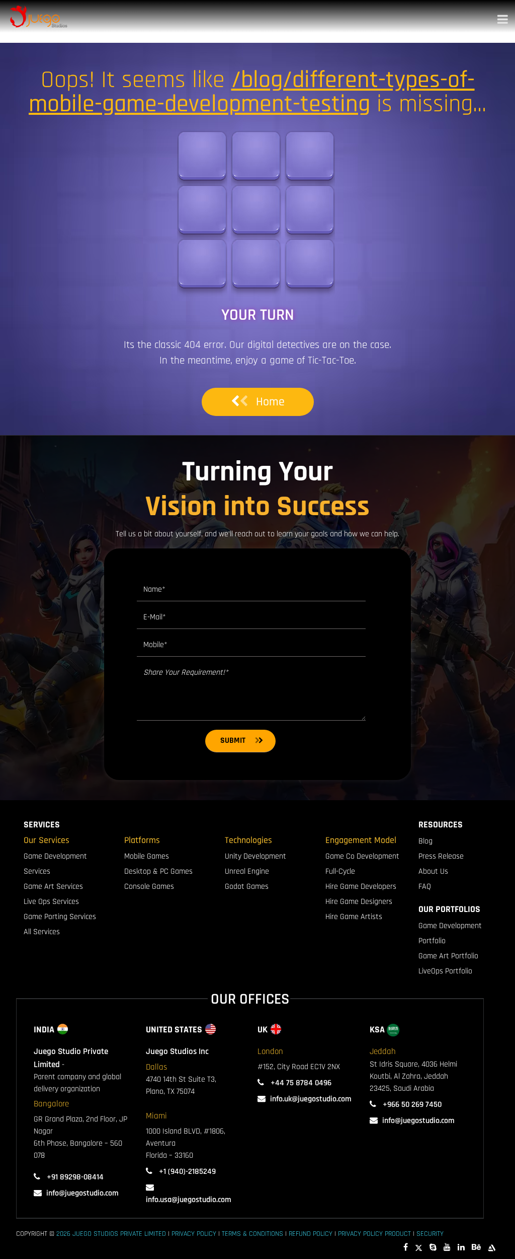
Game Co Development (362, 856)
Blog (425, 841)
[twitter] (418, 1247)
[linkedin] (461, 1247)
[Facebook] (405, 1247)
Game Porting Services (60, 917)
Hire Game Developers (360, 886)
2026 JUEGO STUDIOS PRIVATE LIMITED (111, 1233)
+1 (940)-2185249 (186, 1171)
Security (430, 1233)
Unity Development (255, 856)
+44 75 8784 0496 (300, 1083)
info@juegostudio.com (82, 1193)
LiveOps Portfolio (445, 971)
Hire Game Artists (353, 917)
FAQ (424, 886)
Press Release (441, 856)
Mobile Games (146, 856)
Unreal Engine (247, 871)
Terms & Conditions (252, 1233)
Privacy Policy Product (374, 1233)
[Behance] (476, 1247)
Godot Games (247, 886)
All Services (42, 932)
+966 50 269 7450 (411, 1104)
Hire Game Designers (358, 901)
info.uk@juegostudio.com (311, 1099)
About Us (433, 871)
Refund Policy (310, 1233)
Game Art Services (53, 886)
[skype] (433, 1247)
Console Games (149, 886)
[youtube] (447, 1247)
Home (270, 401)
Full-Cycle (340, 871)
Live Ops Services (51, 901)
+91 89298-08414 (74, 1177)
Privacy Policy (193, 1233)
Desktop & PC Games (158, 871)
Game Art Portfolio (448, 956)
